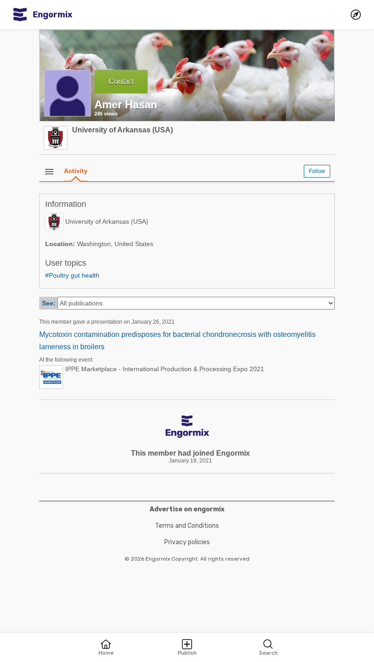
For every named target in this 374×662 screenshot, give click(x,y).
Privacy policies (187, 542)
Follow (317, 171)
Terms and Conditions (187, 526)
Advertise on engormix (187, 509)
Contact (121, 81)
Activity (76, 170)
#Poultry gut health (72, 275)
